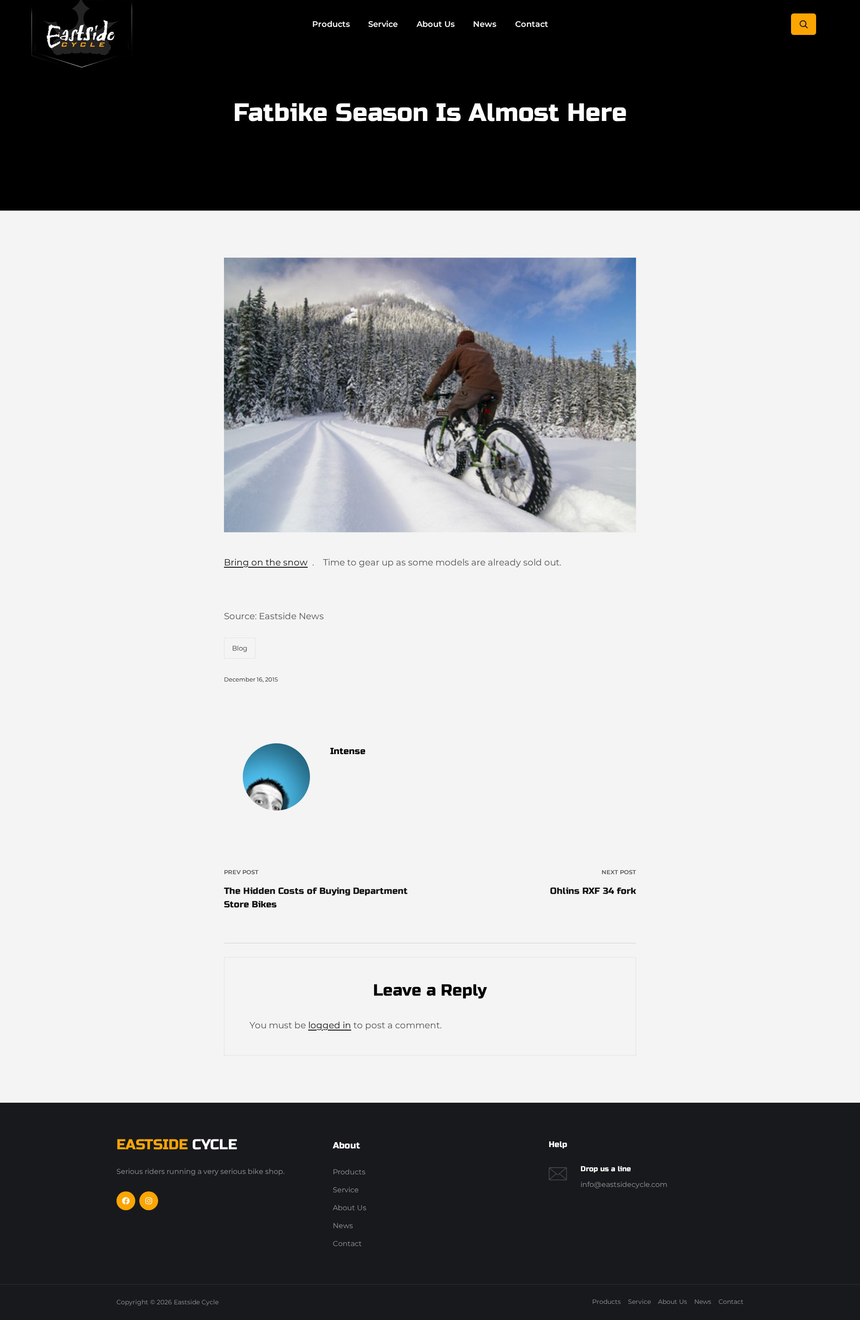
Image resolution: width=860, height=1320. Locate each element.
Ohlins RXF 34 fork (593, 891)
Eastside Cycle (196, 1302)
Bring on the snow (266, 562)
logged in (329, 1025)
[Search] (803, 24)
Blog (239, 648)
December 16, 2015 (251, 679)
